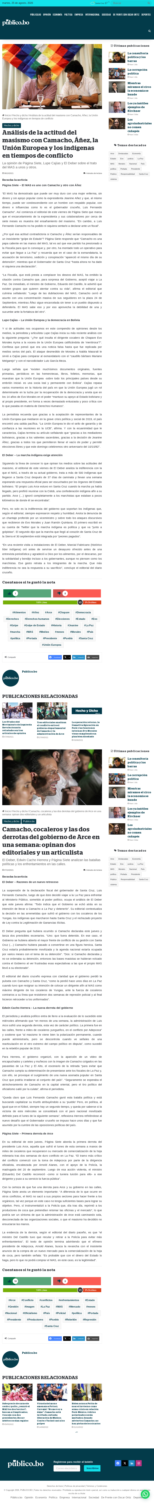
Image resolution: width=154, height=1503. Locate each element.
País (90, 632)
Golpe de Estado (35, 625)
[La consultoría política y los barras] (117, 57)
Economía (57, 14)
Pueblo (68, 638)
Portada (32, 638)
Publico (113, 174)
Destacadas (123, 154)
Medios (45, 632)
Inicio (8, 115)
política (16, 638)
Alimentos (20, 612)
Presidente (50, 638)
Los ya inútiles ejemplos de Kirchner (138, 107)
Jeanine (73, 625)
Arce (49, 612)
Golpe (14, 625)
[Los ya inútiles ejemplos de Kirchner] (117, 107)
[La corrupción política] (117, 73)
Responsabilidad (128, 174)
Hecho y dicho (20, 115)
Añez (36, 612)
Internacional (92, 14)
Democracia (84, 612)
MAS (30, 632)
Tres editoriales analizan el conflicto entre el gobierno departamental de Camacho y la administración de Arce (51, 728)
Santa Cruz (86, 638)
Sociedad (106, 14)
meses (60, 632)
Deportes (146, 14)
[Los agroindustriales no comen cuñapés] (117, 123)
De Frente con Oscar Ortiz (126, 14)
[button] (145, 1494)
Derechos (13, 619)
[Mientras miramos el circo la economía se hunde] (117, 87)
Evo (95, 619)
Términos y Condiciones (96, 1486)
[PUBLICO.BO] (15, 23)
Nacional (133, 164)
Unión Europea (52, 645)
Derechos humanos (37, 619)
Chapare (64, 612)
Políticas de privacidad (75, 1486)
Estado (81, 619)
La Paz (90, 625)
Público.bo (35, 14)
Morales (76, 632)
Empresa (79, 14)
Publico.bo (29, 671)
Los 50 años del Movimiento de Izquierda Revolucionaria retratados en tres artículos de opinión (17, 727)
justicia (130, 159)
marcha (15, 632)
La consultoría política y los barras (138, 57)
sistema (113, 179)
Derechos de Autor (55, 1486)
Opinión (47, 14)
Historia (57, 625)
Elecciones (63, 619)
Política (68, 14)
